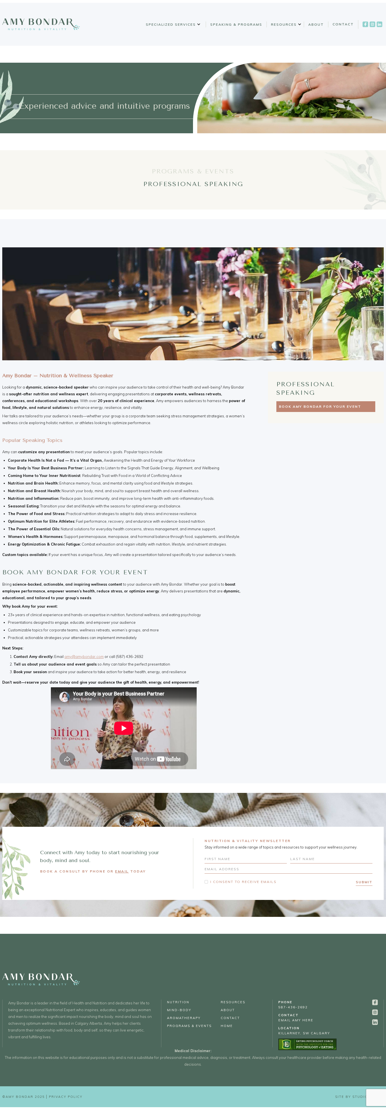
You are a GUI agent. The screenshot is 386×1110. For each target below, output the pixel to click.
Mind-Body (179, 1010)
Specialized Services (171, 24)
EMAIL (122, 871)
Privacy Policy (66, 1097)
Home (227, 1026)
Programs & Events (189, 1026)
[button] (172, 24)
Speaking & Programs (236, 24)
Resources (284, 24)
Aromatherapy (184, 1018)
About (316, 24)
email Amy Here (295, 1017)
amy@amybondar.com (84, 656)
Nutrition (178, 1002)
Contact (343, 24)
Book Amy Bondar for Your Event (320, 406)
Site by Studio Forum (359, 1097)
